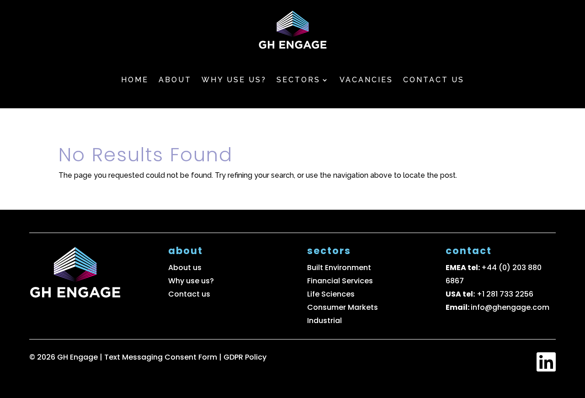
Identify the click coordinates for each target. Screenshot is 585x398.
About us (185, 267)
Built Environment (339, 267)
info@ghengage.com (510, 307)
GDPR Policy (244, 357)
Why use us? (234, 79)
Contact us (433, 79)
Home (135, 79)
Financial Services (340, 281)
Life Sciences (331, 294)
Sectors (298, 79)
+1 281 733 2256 (505, 294)
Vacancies (366, 79)
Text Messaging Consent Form (161, 357)
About (175, 79)
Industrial (324, 320)
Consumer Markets (342, 307)
